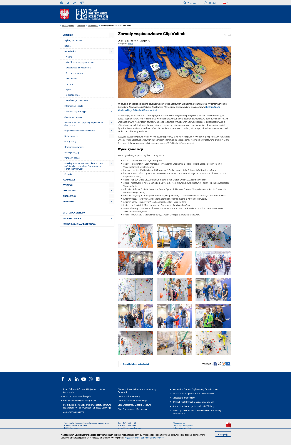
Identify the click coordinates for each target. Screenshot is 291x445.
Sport (130, 43)
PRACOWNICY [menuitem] (70, 201)
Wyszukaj (191, 3)
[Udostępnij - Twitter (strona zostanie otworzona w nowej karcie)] (219, 364)
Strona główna (68, 25)
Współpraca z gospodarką (78, 67)
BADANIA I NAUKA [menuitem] (72, 218)
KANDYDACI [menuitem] (69, 180)
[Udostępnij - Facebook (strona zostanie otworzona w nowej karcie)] (215, 364)
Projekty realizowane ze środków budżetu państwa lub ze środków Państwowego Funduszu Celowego (87, 406)
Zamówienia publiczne (73, 411)
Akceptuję (223, 434)
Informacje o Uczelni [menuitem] (73, 105)
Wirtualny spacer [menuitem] (72, 157)
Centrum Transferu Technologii (132, 400)
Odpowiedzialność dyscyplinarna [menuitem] (79, 130)
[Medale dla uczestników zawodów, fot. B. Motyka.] (174, 72)
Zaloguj (212, 2)
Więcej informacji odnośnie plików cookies (144, 437)
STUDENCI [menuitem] (68, 185)
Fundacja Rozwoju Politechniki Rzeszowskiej (193, 393)
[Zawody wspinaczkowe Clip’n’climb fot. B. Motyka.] (213, 240)
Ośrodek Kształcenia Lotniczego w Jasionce (193, 401)
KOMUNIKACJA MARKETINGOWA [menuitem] (79, 224)
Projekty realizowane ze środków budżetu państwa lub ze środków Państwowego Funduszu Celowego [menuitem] (83, 166)
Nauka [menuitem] (67, 45)
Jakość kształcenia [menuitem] (73, 117)
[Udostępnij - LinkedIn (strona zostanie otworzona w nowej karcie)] (228, 364)
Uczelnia (81, 25)
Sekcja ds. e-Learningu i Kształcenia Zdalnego (193, 406)
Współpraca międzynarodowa (80, 62)
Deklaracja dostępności (183, 425)
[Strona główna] (84, 14)
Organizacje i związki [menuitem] (74, 147)
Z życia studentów (74, 73)
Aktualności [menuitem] (69, 51)
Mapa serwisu (179, 423)
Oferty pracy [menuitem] (70, 141)
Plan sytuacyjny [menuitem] (71, 152)
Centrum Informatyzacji (129, 396)
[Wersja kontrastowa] (61, 2)
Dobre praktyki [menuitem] (71, 136)
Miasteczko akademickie (183, 397)
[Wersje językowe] (226, 2)
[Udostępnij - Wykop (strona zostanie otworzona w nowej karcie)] (224, 364)
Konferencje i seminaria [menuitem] (77, 100)
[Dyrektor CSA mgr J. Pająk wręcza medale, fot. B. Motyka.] (135, 320)
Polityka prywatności (182, 428)
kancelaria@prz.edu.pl (133, 428)
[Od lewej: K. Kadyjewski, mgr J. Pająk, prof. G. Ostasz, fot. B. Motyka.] (135, 267)
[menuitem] (111, 35)
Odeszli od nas (73, 94)
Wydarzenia (71, 78)
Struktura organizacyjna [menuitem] (75, 111)
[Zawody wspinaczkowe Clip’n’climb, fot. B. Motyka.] (135, 240)
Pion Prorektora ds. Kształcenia (132, 409)
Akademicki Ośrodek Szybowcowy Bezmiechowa (195, 389)
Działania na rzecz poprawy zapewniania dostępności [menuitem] (83, 124)
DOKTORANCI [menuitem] (69, 190)
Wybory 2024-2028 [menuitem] (73, 40)
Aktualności (93, 25)
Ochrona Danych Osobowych (77, 396)
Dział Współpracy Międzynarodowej (134, 404)
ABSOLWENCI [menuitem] (69, 196)
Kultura (69, 84)
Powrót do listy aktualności (136, 364)
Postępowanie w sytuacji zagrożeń (79, 400)
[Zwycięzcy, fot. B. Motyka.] (213, 320)
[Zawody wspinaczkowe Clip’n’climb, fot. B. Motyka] (135, 294)
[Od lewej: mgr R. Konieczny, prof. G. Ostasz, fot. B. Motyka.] (174, 240)
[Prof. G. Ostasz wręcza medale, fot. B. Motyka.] (213, 294)
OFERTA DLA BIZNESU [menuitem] (74, 213)
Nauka (69, 56)
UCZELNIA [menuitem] (68, 35)
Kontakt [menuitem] (68, 174)
